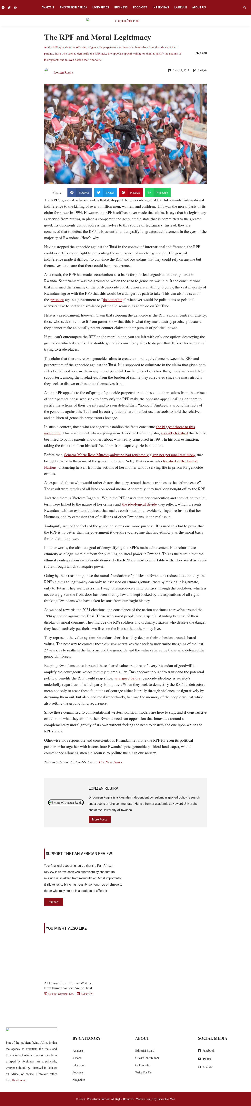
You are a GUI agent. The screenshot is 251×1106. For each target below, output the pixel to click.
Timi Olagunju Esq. (63, 994)
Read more (19, 1080)
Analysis (48, 7)
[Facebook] (3, 7)
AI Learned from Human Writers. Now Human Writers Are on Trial (68, 985)
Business (121, 7)
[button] (245, 7)
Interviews (161, 7)
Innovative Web (166, 1099)
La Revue (180, 7)
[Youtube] (15, 7)
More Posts (99, 819)
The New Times (110, 761)
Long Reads (100, 7)
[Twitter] (9, 7)
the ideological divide (139, 504)
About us (199, 7)
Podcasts (140, 7)
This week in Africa (73, 7)
